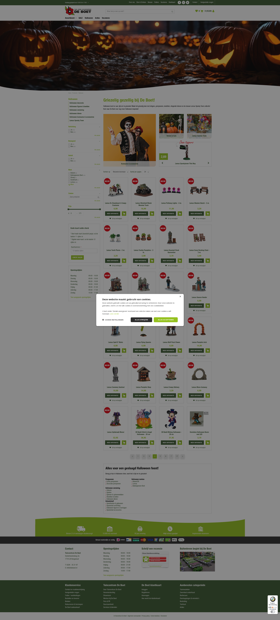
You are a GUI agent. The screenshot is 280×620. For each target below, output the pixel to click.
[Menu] (276, 596)
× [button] (180, 296)
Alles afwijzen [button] (141, 320)
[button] (112, 320)
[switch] (273, 611)
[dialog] (140, 310)
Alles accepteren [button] (166, 320)
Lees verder (114, 314)
